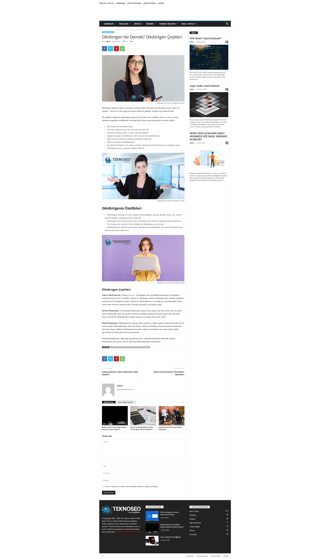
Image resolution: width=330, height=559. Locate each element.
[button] (227, 24)
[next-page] (183, 402)
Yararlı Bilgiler (167, 24)
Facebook (193, 534)
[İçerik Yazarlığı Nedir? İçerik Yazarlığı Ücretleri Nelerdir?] (143, 415)
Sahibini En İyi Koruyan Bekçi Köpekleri (170, 428)
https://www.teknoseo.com (125, 389)
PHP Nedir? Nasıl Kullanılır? (205, 38)
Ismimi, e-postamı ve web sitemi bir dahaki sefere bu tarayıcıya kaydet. (131, 486)
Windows (192, 515)
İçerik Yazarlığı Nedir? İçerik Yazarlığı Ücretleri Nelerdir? (141, 428)
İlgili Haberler (109, 402)
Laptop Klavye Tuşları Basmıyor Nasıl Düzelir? (120, 373)
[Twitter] (110, 48)
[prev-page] (180, 402)
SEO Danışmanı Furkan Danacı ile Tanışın (169, 513)
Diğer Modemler (195, 523)
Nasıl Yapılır (187, 24)
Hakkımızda (120, 3)
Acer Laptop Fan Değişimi (170, 537)
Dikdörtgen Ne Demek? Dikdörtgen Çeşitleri (135, 347)
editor (108, 41)
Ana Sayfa (105, 29)
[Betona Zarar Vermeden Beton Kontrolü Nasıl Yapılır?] (115, 415)
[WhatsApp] (122, 48)
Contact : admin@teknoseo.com (128, 532)
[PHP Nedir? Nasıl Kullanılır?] (209, 57)
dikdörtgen (115, 347)
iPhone (192, 531)
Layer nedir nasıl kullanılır (205, 85)
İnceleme (123, 24)
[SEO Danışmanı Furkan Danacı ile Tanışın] (152, 516)
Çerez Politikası (149, 3)
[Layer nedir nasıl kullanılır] (209, 104)
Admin (192, 89)
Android (192, 519)
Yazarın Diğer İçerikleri (125, 402)
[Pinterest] (116, 48)
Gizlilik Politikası (134, 3)
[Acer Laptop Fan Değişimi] (152, 540)
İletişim (161, 3)
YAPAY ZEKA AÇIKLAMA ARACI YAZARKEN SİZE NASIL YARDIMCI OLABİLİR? (208, 136)
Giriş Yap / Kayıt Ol (106, 3)
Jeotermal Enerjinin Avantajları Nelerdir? (169, 373)
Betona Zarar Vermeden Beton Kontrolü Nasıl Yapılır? (114, 428)
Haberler (108, 24)
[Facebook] (104, 48)
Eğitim (137, 24)
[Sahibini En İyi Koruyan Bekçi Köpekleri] (171, 415)
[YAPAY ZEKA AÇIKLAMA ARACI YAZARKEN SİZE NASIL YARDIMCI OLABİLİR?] (209, 158)
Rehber (149, 24)
